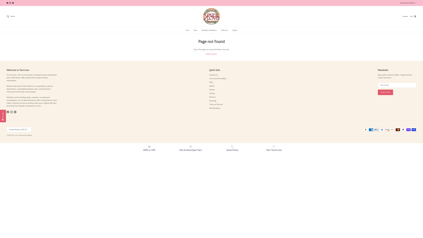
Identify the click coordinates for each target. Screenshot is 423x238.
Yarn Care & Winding (217, 78)
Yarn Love (15, 135)
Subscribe (385, 92)
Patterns (224, 30)
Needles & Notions (209, 30)
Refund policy (214, 108)
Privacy (212, 93)
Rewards (212, 101)
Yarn (187, 30)
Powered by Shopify (25, 135)
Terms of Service (216, 104)
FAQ (211, 82)
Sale (195, 30)
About (234, 30)
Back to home (211, 54)
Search (212, 89)
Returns (212, 97)
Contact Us (213, 75)
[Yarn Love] (211, 16)
